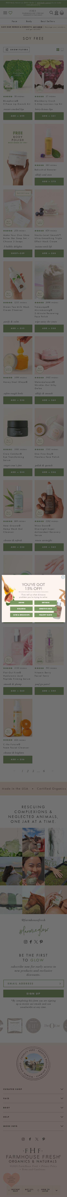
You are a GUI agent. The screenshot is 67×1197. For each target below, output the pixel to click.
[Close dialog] (63, 576)
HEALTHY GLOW (45, 615)
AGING (21, 602)
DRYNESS (45, 602)
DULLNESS (21, 609)
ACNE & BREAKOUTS (21, 615)
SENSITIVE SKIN (45, 609)
